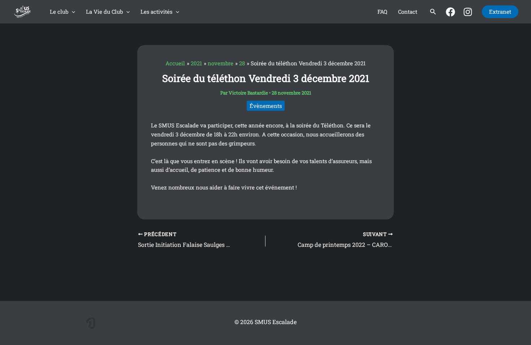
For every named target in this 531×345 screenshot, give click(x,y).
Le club (59, 11)
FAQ (382, 11)
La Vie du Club (104, 11)
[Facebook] (450, 12)
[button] (71, 11)
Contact (407, 11)
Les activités (156, 11)
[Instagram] (467, 12)
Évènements (266, 105)
